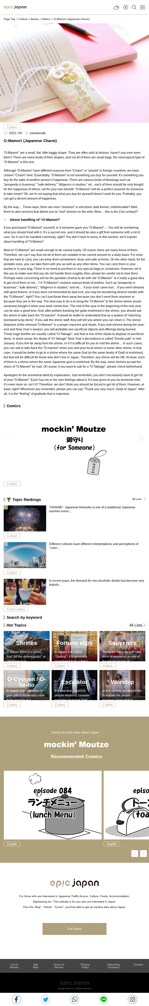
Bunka (35, 19)
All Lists (136, 499)
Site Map (35, 966)
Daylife (12, 844)
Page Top (9, 19)
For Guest (74, 928)
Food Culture (16, 609)
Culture (23, 19)
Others (46, 19)
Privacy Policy (85, 966)
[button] (140, 439)
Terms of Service (59, 966)
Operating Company (113, 966)
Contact (138, 964)
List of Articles (14, 966)
